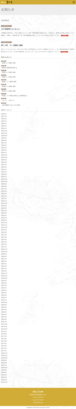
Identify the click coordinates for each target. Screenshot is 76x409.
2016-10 (3, 358)
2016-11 (3, 355)
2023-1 (3, 201)
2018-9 (3, 304)
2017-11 (3, 326)
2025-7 (3, 143)
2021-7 (3, 234)
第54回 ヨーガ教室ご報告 (9, 81)
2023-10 (3, 181)
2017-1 (3, 350)
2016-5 (3, 370)
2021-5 (3, 239)
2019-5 (3, 290)
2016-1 (3, 379)
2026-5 (3, 121)
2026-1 (3, 128)
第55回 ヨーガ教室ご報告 (9, 72)
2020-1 (3, 271)
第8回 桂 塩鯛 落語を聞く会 (9, 67)
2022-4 (3, 217)
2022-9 (3, 205)
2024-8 (3, 162)
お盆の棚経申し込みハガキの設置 (11, 105)
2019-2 (3, 297)
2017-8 (3, 333)
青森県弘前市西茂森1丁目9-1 (38, 394)
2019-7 (3, 285)
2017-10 (3, 329)
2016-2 (3, 377)
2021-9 (3, 230)
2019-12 (3, 273)
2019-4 (3, 292)
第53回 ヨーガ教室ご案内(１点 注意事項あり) (14, 95)
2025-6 (3, 145)
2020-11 (3, 249)
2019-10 (3, 278)
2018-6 (3, 312)
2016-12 (3, 353)
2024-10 (3, 157)
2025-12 (3, 130)
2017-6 (3, 338)
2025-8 (3, 140)
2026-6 (3, 118)
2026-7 (3, 116)
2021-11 (3, 225)
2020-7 (3, 259)
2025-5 (3, 147)
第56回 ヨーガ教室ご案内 (9, 63)
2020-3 (3, 266)
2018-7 (3, 309)
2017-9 (3, 331)
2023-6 (3, 191)
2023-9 (3, 184)
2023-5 (3, 193)
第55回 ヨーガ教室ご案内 (9, 77)
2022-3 (3, 220)
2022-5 (3, 215)
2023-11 (3, 179)
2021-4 (3, 242)
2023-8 (3, 186)
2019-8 (3, 283)
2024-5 (3, 169)
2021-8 (3, 232)
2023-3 (3, 198)
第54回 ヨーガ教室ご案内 (9, 86)
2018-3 (3, 319)
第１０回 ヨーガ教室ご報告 (12, 45)
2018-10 (3, 302)
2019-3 (3, 295)
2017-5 (3, 341)
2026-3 (3, 126)
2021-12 (3, 222)
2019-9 (3, 280)
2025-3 (3, 152)
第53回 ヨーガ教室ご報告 (9, 91)
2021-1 (3, 246)
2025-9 (3, 138)
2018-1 (3, 321)
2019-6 (3, 288)
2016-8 (3, 362)
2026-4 (3, 123)
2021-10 (3, 227)
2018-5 (3, 314)
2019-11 (3, 275)
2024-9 (3, 159)
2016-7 (3, 365)
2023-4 (3, 196)
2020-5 (3, 261)
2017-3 (3, 346)
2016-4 (3, 372)
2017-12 (3, 324)
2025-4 (3, 150)
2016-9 (3, 360)
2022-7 (3, 210)
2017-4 (3, 343)
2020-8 (3, 256)
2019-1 (3, 300)
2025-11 (3, 133)
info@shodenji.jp (38, 402)
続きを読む (65, 35)
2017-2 (3, 348)
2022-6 (3, 213)
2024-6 (3, 167)
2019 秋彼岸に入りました (10, 29)
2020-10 (3, 251)
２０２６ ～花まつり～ (8, 100)
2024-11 (3, 155)
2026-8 (3, 114)
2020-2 (3, 268)
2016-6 (3, 367)
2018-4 (3, 317)
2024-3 (3, 174)
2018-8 (3, 307)
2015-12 (3, 382)
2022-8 (3, 208)
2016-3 (3, 375)
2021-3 (3, 244)
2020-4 (3, 263)
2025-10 (3, 135)
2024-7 (3, 164)
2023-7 (3, 188)
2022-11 (3, 203)
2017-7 (3, 336)
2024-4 (3, 172)
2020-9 (3, 254)
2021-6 (3, 237)
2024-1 (3, 176)
